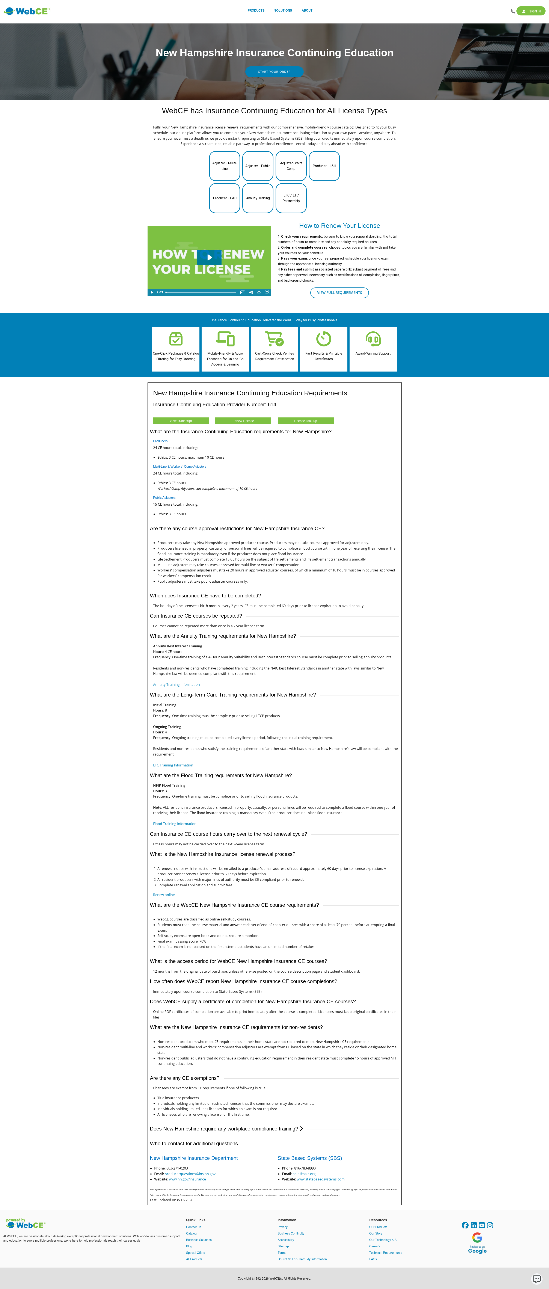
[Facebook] (465, 1226)
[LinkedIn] (474, 1226)
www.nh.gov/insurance (187, 1179)
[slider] (201, 292)
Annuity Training (258, 198)
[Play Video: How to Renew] (209, 257)
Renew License (243, 421)
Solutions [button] (283, 10)
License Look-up (305, 421)
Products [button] (256, 10)
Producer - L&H (324, 166)
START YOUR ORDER (274, 72)
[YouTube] (482, 1226)
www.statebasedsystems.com (321, 1179)
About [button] (307, 10)
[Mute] (251, 292)
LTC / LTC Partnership (291, 198)
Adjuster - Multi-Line (224, 166)
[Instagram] (490, 1226)
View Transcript (181, 421)
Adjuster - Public (257, 166)
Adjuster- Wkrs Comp (291, 166)
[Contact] (513, 11)
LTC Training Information (173, 765)
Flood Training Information (174, 823)
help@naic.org (304, 1173)
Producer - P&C (225, 198)
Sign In (535, 11)
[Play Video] (152, 292)
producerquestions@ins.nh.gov (190, 1173)
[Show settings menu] (259, 292)
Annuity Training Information (176, 684)
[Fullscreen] (267, 292)
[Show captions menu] (243, 292)
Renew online (164, 894)
